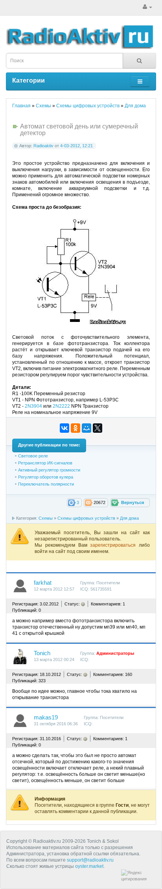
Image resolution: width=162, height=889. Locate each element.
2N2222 (61, 406)
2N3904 (33, 406)
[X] (97, 428)
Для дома (129, 518)
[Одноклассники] (75, 428)
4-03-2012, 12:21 (76, 145)
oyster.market (89, 866)
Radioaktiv (43, 145)
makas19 (46, 717)
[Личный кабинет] (147, 7)
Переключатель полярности (46, 484)
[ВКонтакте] (64, 428)
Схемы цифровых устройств (86, 518)
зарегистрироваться (114, 545)
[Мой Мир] (86, 428)
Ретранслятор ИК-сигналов (45, 463)
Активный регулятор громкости (49, 470)
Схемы (46, 518)
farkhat (43, 583)
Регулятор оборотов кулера (45, 477)
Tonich (42, 653)
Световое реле (33, 456)
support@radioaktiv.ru (90, 860)
